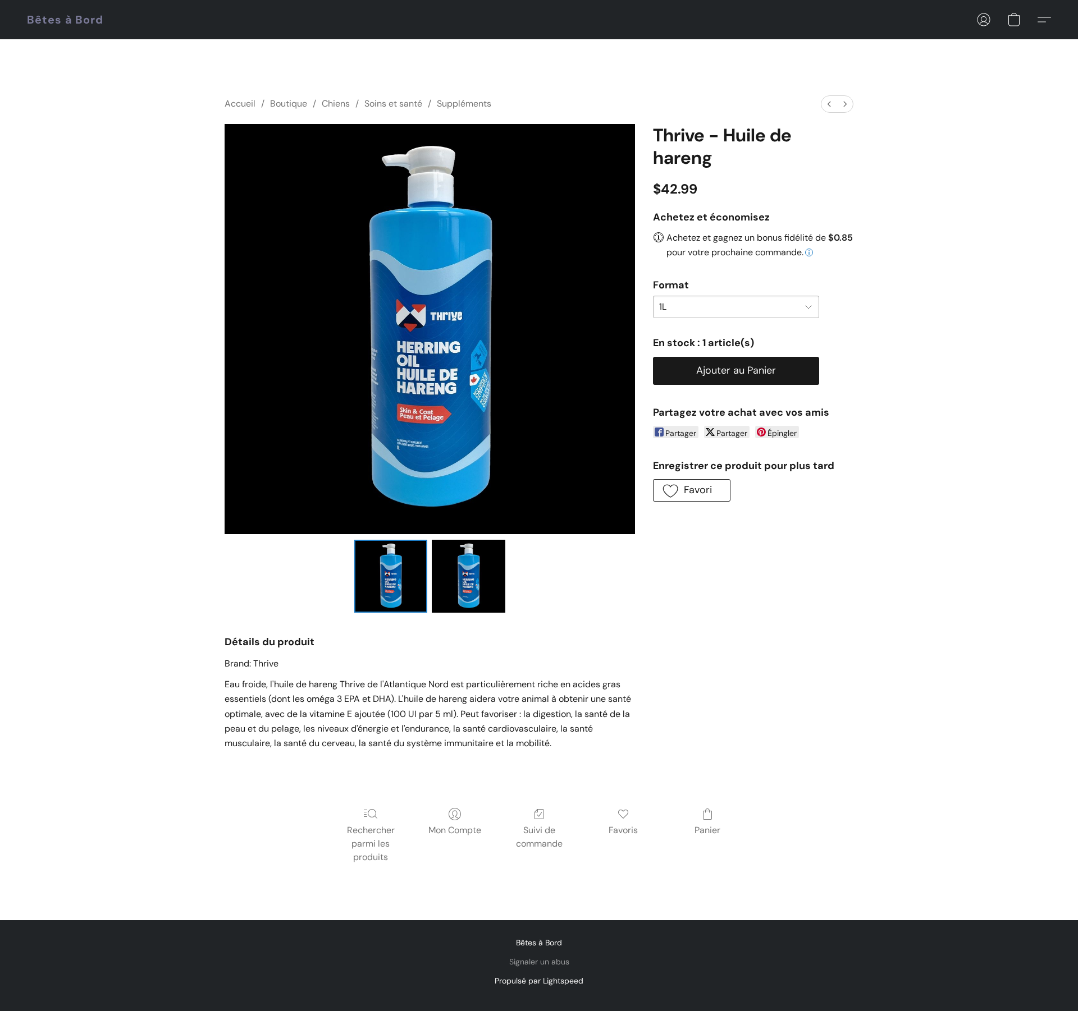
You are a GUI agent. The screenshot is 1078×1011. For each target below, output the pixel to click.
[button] (65, 20)
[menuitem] (829, 104)
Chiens (336, 103)
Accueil (240, 103)
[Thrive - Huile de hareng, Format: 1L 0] (390, 576)
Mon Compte (454, 830)
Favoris (623, 830)
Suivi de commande (539, 836)
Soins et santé (393, 103)
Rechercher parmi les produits (371, 843)
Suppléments (464, 103)
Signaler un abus (539, 962)
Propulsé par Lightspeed (539, 981)
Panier (707, 830)
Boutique (288, 103)
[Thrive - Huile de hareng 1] (468, 576)
